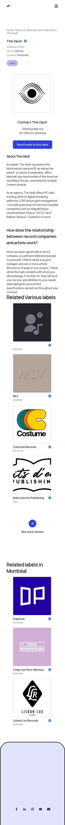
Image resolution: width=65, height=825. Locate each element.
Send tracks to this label (32, 144)
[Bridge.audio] (6, 6)
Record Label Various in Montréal (36, 30)
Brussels (17, 349)
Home (10, 30)
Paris (15, 501)
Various (19, 51)
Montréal (22, 55)
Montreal (18, 450)
